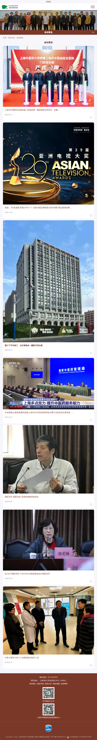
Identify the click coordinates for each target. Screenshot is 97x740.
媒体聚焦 (48, 32)
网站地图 (56, 684)
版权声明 (40, 684)
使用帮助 (64, 684)
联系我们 (32, 684)
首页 (4, 38)
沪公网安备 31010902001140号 (80, 737)
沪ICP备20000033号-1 (58, 737)
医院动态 (11, 38)
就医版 (48, 2)
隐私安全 (48, 684)
